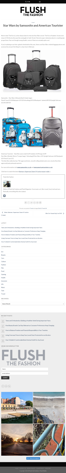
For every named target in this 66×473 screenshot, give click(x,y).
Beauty (3, 255)
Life (2, 284)
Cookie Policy (40, 468)
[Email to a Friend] (34, 202)
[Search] (26, 2)
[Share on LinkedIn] (40, 202)
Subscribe (48, 468)
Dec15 (40, 208)
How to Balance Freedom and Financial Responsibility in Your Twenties (20, 234)
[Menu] (40, 1)
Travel (33, 22)
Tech (2, 290)
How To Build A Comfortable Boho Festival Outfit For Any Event (19, 242)
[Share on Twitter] (31, 202)
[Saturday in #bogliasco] (49, 408)
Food (2, 271)
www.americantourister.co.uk (43, 167)
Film (2, 268)
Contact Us (22, 468)
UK (46, 208)
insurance (4, 281)
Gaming (3, 274)
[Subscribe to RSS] (29, 1)
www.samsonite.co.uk (24, 167)
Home (16, 468)
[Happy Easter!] (17, 440)
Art (2, 252)
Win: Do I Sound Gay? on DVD (53, 213)
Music (3, 287)
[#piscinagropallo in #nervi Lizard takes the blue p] (49, 440)
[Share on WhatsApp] (25, 202)
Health (3, 277)
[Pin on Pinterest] (37, 202)
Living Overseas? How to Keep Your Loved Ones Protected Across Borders (21, 238)
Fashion (3, 265)
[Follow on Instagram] (27, 1)
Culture (3, 261)
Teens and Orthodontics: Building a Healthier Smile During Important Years (21, 227)
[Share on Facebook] (28, 202)
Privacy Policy (31, 468)
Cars (2, 258)
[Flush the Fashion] (33, 11)
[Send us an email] (6, 386)
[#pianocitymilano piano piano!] (17, 408)
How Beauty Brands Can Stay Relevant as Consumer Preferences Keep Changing (23, 231)
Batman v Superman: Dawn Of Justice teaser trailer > (35, 171)
